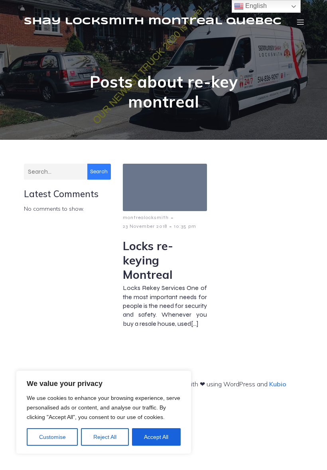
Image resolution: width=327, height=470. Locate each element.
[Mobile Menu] (300, 22)
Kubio (277, 384)
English (255, 5)
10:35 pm (185, 226)
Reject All (104, 437)
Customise (52, 437)
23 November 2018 (145, 226)
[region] (103, 412)
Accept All (156, 437)
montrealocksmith (146, 217)
